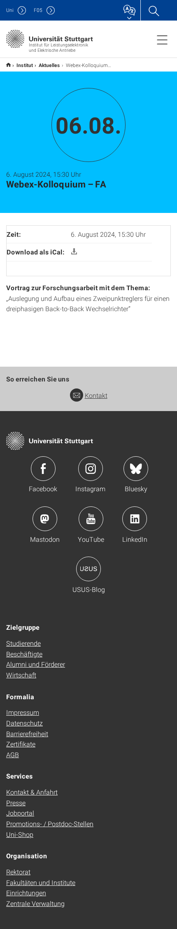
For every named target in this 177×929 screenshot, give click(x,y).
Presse (16, 802)
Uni (10, 10)
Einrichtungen (26, 892)
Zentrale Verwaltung (35, 903)
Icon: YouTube (91, 518)
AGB (12, 754)
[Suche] (153, 10)
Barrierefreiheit (27, 733)
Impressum (22, 712)
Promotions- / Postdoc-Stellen (49, 823)
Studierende (23, 643)
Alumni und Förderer (35, 664)
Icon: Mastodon (45, 518)
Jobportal (20, 813)
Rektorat (18, 871)
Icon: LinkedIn (134, 518)
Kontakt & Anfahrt (32, 792)
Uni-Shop (19, 834)
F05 (38, 10)
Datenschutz (24, 723)
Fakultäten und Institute (40, 882)
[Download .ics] (74, 251)
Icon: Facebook (43, 468)
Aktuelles (49, 65)
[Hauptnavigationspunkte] (162, 39)
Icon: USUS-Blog (88, 569)
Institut (24, 65)
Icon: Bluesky (135, 468)
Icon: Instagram (90, 468)
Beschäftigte (24, 653)
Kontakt (96, 395)
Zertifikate (20, 744)
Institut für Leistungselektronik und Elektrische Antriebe (8, 65)
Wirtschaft (21, 674)
